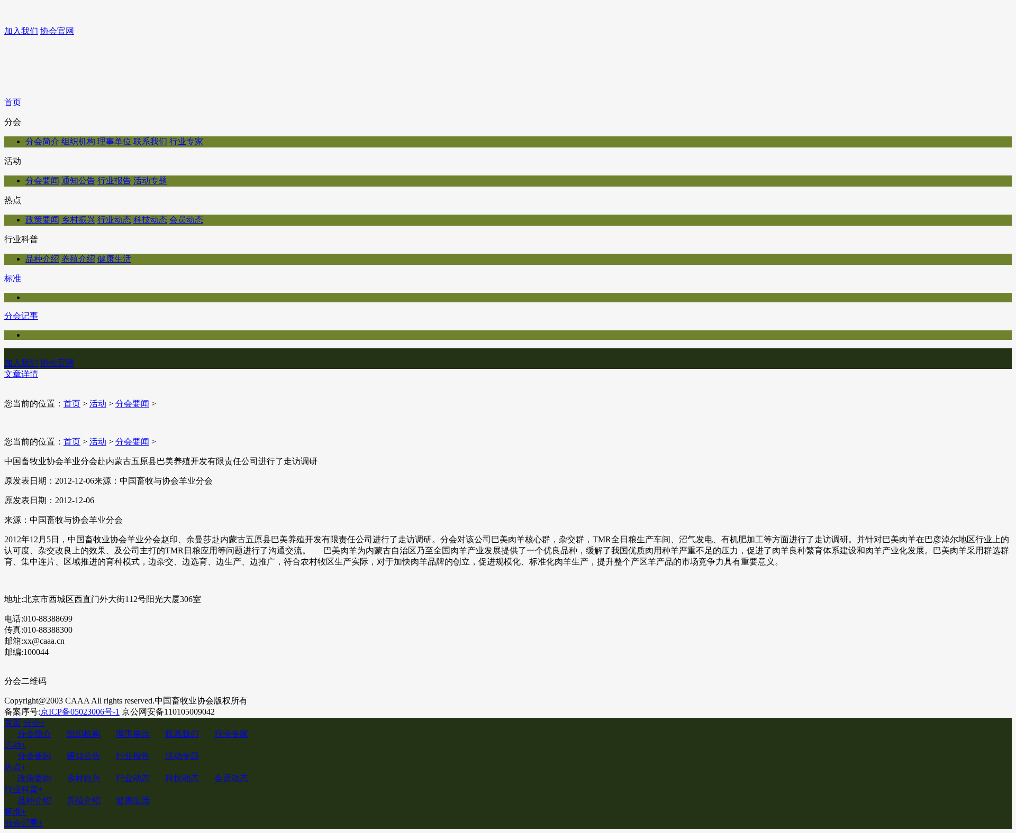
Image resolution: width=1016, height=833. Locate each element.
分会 (34, 722)
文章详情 (21, 373)
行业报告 (114, 180)
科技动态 (150, 219)
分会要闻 (42, 180)
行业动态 (114, 219)
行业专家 (186, 141)
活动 (97, 403)
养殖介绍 (78, 258)
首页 (12, 102)
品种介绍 (42, 258)
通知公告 (78, 180)
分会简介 (42, 141)
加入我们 (21, 30)
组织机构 (78, 141)
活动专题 (150, 180)
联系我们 (150, 141)
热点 (15, 767)
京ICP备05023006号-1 (80, 711)
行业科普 (23, 789)
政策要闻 (42, 219)
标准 (12, 278)
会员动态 (186, 219)
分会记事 (21, 315)
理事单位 (114, 141)
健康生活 (114, 258)
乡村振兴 (78, 219)
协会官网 (57, 30)
